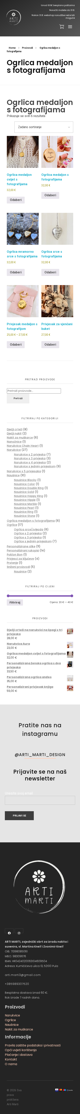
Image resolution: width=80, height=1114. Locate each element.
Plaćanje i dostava (18, 1054)
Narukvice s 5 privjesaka (24, 471)
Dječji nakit (14, 433)
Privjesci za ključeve (20, 559)
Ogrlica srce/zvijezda (28, 529)
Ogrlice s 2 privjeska (28, 533)
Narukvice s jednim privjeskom (35, 466)
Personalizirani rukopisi (23, 550)
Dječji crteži (14, 429)
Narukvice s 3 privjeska (30, 458)
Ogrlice (12, 525)
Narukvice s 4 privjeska (30, 462)
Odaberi (16, 200)
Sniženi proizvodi (18, 567)
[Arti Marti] (13, 17)
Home (12, 48)
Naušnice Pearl (24, 508)
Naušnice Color (24, 484)
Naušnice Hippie (25, 500)
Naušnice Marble (25, 504)
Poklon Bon (15, 555)
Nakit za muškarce (20, 437)
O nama (11, 1064)
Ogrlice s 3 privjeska (28, 537)
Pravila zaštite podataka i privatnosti (33, 1045)
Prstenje (12, 563)
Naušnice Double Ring (29, 488)
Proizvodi (27, 48)
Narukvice (14, 450)
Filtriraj (15, 602)
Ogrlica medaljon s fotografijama (31, 521)
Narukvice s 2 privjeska (30, 454)
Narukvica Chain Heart (23, 446)
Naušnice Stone (24, 516)
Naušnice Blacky (25, 480)
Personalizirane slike (21, 546)
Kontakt (11, 1059)
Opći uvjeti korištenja (21, 1050)
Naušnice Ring (23, 512)
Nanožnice (14, 442)
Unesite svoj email (19, 793)
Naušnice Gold (24, 492)
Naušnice (13, 475)
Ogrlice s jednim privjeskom (33, 541)
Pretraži (18, 398)
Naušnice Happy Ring (28, 496)
